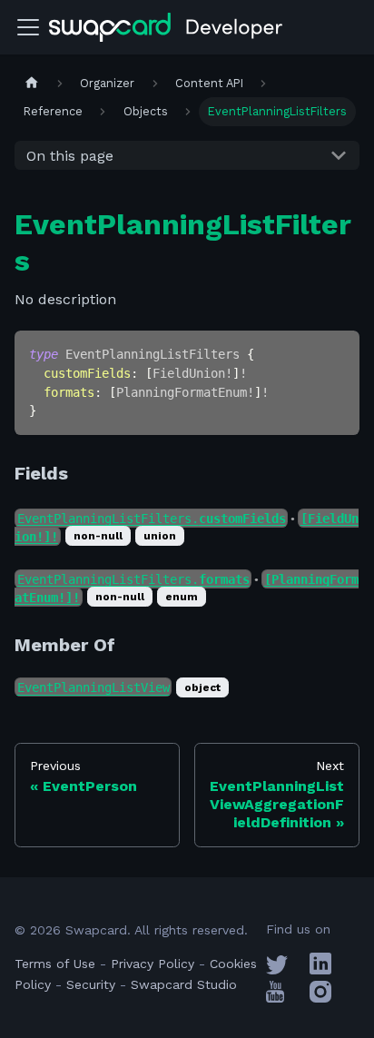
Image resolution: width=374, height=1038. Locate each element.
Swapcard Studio (184, 984)
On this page (69, 155)
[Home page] (32, 83)
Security (90, 984)
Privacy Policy (152, 963)
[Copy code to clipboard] (337, 353)
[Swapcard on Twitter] (277, 970)
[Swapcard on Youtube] (275, 998)
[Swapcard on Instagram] (320, 998)
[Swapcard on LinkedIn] (320, 970)
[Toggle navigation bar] (28, 27)
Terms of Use (55, 963)
